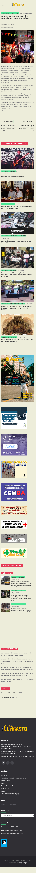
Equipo (3, 783)
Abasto (4, 204)
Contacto (4, 775)
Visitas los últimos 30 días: (9, 693)
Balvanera (5, 235)
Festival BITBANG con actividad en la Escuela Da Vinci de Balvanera (17, 341)
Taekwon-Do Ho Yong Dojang (10, 794)
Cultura (12, 171)
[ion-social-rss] (12, 763)
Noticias (14, 13)
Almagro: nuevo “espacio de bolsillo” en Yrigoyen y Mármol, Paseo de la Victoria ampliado (21, 610)
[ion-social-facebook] (3, 763)
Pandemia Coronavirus (17, 303)
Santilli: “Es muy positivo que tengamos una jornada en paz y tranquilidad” (16, 207)
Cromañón (14, 235)
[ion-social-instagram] (8, 763)
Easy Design (23, 863)
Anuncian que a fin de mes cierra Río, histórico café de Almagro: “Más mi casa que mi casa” (21, 597)
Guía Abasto (5, 788)
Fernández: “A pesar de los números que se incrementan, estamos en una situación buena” (16, 308)
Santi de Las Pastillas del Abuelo (12, 177)
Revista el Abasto (7, 27)
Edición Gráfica (5, 781)
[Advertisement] (17, 630)
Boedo (14, 577)
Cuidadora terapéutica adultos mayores (13, 778)
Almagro (5, 13)
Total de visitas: (6, 697)
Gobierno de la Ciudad (8, 804)
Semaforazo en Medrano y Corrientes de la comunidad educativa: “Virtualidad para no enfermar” (16, 274)
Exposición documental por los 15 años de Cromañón (16, 242)
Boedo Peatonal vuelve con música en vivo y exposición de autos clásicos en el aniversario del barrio (21, 584)
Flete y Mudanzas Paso (8, 786)
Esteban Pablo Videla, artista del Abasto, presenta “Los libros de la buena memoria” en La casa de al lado (17, 661)
